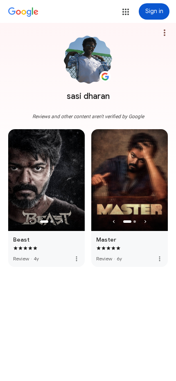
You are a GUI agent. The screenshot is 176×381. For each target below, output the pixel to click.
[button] (125, 12)
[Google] (23, 12)
